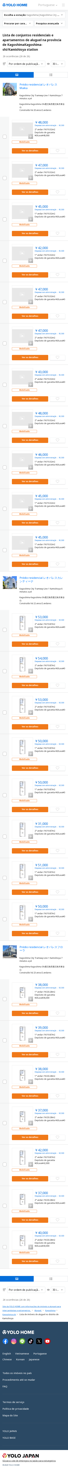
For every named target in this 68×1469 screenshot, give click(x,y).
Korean (20, 1359)
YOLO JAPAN (9, 1431)
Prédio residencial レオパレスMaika (38, 86)
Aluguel (38, 1310)
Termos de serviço (13, 1402)
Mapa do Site (10, 1415)
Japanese (34, 1359)
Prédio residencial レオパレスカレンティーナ (41, 579)
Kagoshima (50, 1310)
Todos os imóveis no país (17, 1373)
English (6, 1353)
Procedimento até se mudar (18, 1379)
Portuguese (40, 1353)
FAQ (4, 1386)
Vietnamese (22, 1353)
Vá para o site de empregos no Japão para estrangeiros (29, 1460)
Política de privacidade (15, 1408)
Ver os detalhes (30, 150)
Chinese (7, 1359)
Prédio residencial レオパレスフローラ (41, 948)
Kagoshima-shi (9, 1314)
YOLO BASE (9, 1437)
